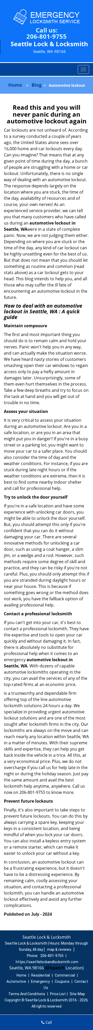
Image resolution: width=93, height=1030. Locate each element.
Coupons (62, 981)
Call (48, 1022)
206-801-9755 (46, 36)
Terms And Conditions (26, 994)
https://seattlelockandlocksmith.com (47, 962)
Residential (40, 975)
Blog (37, 85)
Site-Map (77, 994)
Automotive (16, 981)
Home (15, 85)
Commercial (65, 975)
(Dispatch (55, 968)
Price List (58, 994)
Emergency (40, 981)
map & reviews (59, 949)
